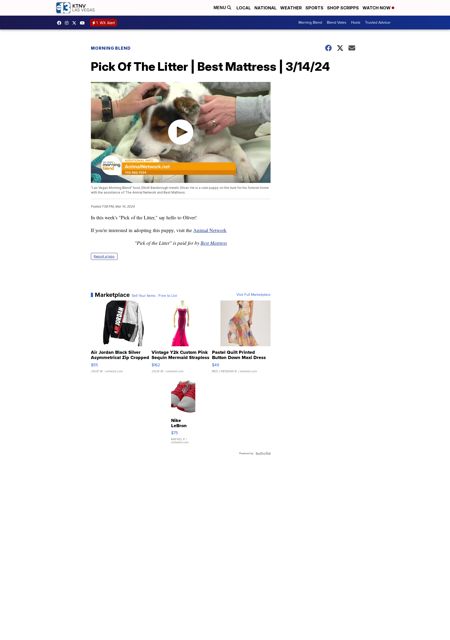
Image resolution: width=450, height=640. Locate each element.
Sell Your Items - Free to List (154, 296)
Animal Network (210, 230)
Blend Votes (336, 22)
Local (243, 7)
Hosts (355, 22)
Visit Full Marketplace (253, 295)
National (265, 7)
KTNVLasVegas (60, 23)
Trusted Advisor (378, 22)
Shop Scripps (343, 7)
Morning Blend (310, 22)
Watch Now (377, 7)
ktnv (68, 23)
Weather (291, 7)
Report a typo (104, 256)
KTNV (75, 23)
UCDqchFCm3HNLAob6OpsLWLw (83, 23)
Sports (314, 7)
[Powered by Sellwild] (263, 453)
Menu (220, 7)
